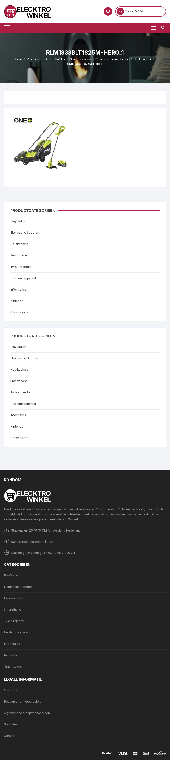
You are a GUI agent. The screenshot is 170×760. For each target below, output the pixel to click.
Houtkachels (19, 244)
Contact (9, 736)
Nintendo (16, 301)
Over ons (10, 690)
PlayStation (18, 221)
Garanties (10, 724)
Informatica (18, 289)
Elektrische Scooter (24, 232)
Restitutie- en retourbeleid (22, 701)
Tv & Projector (20, 267)
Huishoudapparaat (23, 278)
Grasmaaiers (19, 312)
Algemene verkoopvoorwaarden (27, 713)
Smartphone (19, 255)
